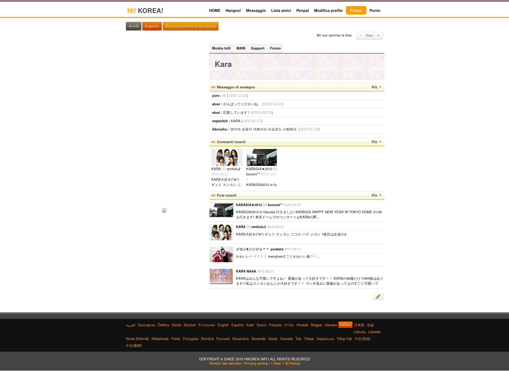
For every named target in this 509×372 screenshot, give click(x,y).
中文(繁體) (134, 345)
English (223, 324)
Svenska (286, 338)
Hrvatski (302, 324)
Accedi (134, 26)
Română (207, 338)
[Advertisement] (164, 122)
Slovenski (258, 338)
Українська (325, 338)
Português (190, 338)
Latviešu (374, 331)
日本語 (359, 324)
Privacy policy (256, 363)
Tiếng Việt (344, 338)
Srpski (273, 338)
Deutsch (190, 324)
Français (275, 324)
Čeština (163, 324)
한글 (370, 324)
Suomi (261, 324)
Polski (175, 338)
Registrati (152, 26)
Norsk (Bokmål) (137, 338)
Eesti (250, 324)
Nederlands (160, 338)
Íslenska (331, 324)
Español (237, 324)
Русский (223, 338)
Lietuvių (360, 331)
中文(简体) (363, 338)
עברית (289, 324)
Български (146, 324)
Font (369, 35)
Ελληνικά (207, 324)
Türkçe (309, 338)
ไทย (298, 338)
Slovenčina (240, 338)
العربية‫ (130, 324)
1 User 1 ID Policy (285, 363)
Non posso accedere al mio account (190, 26)
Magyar (316, 324)
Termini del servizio (225, 363)
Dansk (176, 324)
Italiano (345, 324)
